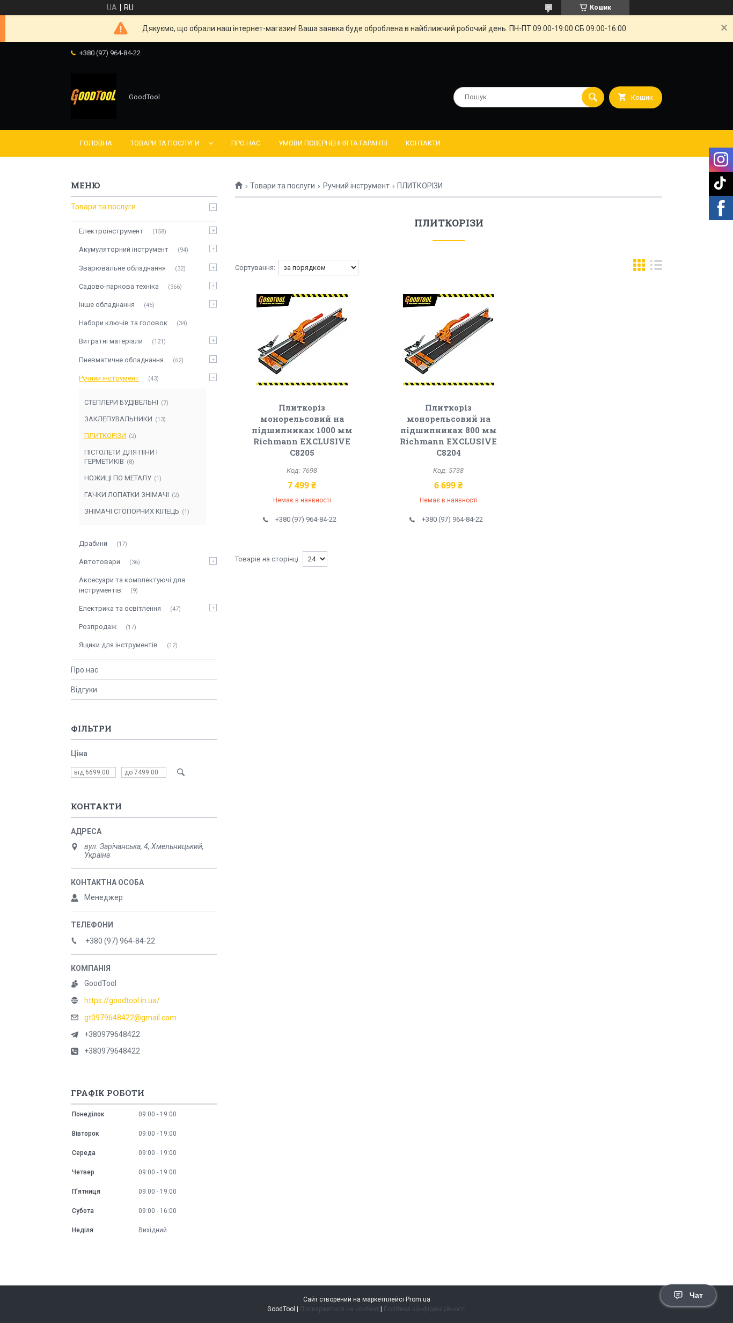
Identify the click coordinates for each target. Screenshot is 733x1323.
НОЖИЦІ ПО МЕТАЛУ (117, 478)
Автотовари (99, 562)
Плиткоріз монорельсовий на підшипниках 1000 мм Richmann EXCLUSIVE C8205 (302, 430)
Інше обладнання (107, 305)
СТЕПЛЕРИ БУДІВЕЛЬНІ (121, 402)
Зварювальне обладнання (122, 268)
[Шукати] (593, 97)
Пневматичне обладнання (121, 360)
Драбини (93, 543)
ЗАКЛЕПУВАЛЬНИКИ (118, 419)
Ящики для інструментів (118, 645)
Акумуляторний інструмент (123, 249)
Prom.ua (418, 1299)
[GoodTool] (93, 116)
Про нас (245, 143)
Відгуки (84, 689)
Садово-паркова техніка (119, 286)
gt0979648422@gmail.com (130, 1017)
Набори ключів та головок (123, 323)
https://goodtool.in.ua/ (122, 1000)
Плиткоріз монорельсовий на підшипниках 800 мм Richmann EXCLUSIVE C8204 (448, 430)
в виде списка (656, 267)
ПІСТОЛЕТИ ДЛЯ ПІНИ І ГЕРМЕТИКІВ (121, 456)
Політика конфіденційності (425, 1309)
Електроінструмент (111, 231)
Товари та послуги (165, 143)
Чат (696, 1295)
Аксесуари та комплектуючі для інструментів (132, 585)
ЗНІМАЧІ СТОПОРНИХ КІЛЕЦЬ (131, 511)
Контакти (423, 143)
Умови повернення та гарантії (332, 143)
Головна (96, 143)
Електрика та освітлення (120, 608)
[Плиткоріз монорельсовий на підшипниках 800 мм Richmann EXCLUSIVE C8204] (449, 339)
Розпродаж (97, 627)
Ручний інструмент (356, 185)
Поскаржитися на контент (339, 1309)
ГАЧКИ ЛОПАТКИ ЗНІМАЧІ (126, 495)
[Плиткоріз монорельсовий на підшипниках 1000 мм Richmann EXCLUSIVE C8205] (302, 339)
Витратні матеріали (111, 341)
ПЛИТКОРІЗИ (105, 436)
